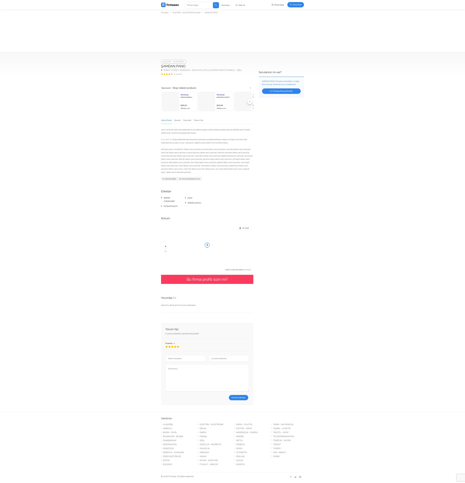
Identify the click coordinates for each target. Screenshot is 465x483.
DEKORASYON (170, 444)
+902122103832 (170, 179)
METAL (239, 440)
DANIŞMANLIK (169, 440)
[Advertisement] (232, 34)
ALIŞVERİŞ (168, 424)
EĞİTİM (166, 460)
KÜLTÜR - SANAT (244, 428)
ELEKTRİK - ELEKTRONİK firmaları (187, 13)
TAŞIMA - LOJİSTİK (282, 428)
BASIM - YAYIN (169, 432)
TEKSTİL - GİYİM (280, 432)
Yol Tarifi (245, 228)
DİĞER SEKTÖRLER (172, 456)
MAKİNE (240, 436)
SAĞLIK (239, 460)
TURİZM (276, 448)
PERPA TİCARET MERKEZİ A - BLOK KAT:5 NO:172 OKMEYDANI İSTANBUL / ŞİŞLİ (202, 70)
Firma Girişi (279, 5)
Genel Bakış (166, 120)
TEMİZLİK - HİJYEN (282, 440)
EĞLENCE (167, 464)
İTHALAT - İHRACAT (209, 464)
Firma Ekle (297, 5)
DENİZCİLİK (168, 448)
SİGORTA (240, 464)
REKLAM (240, 456)
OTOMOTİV (241, 452)
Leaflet (227, 270)
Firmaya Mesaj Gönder (282, 91)
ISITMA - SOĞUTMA (209, 460)
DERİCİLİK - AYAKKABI (173, 452)
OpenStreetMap (237, 270)
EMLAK (203, 428)
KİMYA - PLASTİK (244, 424)
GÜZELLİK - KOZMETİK (210, 444)
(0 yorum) (178, 74)
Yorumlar (187, 120)
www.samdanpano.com (190, 179)
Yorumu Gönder (238, 398)
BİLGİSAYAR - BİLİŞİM (173, 436)
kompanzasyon (171, 206)
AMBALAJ (167, 428)
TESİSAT (277, 444)
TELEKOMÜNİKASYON (283, 436)
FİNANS (203, 436)
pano (190, 198)
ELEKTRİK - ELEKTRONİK (173, 61)
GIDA (202, 440)
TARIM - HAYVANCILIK (283, 424)
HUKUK (203, 456)
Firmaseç (165, 13)
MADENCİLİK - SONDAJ (247, 432)
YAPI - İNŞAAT (279, 452)
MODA (239, 448)
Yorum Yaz (198, 120)
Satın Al (241, 5)
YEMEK (276, 456)
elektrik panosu (194, 203)
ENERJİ (203, 432)
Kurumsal (225, 5)
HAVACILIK (205, 448)
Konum (177, 120)
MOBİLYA (240, 444)
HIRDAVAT (204, 452)
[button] (165, 246)
